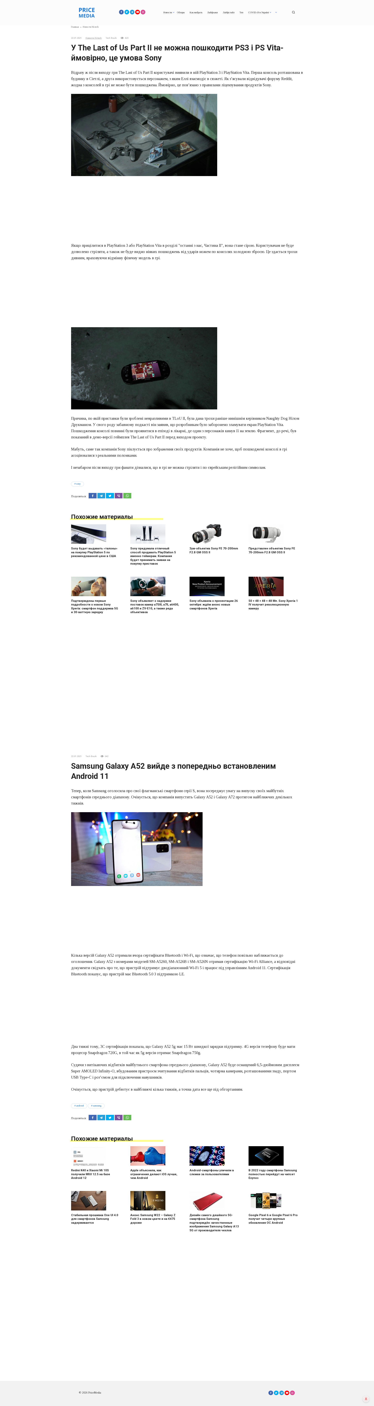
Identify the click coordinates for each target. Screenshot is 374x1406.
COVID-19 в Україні (258, 12)
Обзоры (181, 12)
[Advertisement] (187, 209)
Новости (167, 12)
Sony (78, 483)
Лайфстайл (229, 12)
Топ (241, 12)
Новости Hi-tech (94, 38)
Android (80, 1105)
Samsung (97, 1105)
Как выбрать (196, 12)
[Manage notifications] (366, 1399)
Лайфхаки (212, 12)
